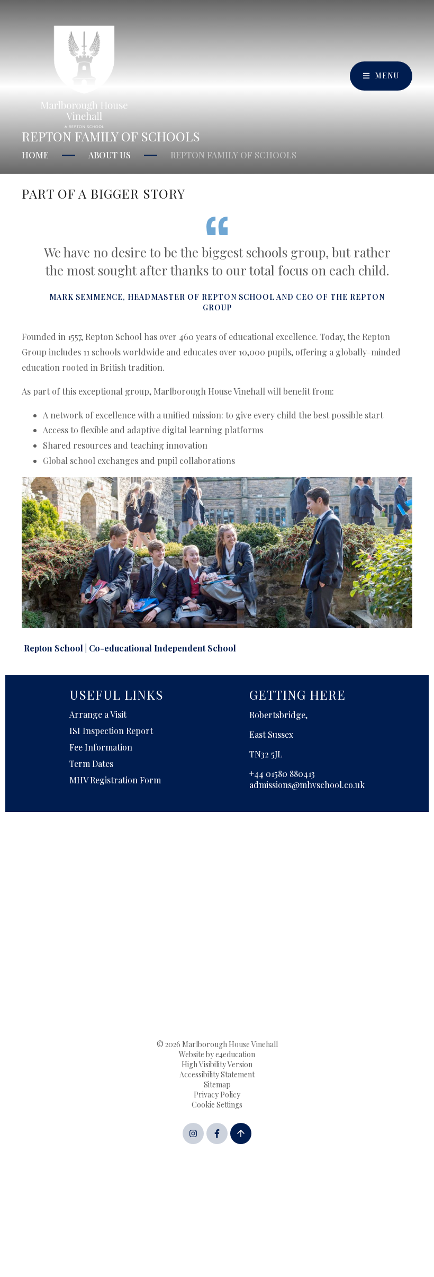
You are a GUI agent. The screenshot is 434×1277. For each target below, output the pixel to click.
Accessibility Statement (217, 1074)
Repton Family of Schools (233, 154)
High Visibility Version (217, 1064)
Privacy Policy (217, 1095)
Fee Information (100, 747)
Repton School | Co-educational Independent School (130, 648)
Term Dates (91, 763)
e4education (235, 1054)
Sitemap (217, 1084)
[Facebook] (217, 1133)
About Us (109, 154)
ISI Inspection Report (111, 730)
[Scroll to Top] (240, 1133)
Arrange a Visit (97, 714)
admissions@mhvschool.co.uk (307, 784)
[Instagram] (193, 1133)
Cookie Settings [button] (217, 1105)
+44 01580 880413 (282, 773)
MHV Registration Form (115, 779)
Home (35, 154)
